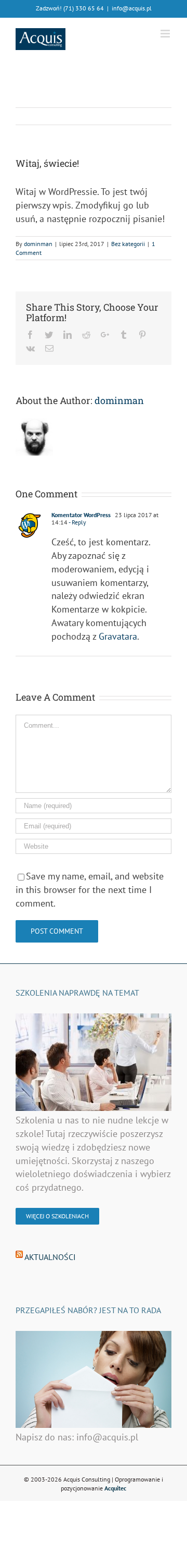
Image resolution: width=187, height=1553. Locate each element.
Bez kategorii (128, 244)
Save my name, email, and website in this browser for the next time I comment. (90, 889)
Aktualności (50, 1257)
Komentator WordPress (81, 515)
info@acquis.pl (132, 8)
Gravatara (118, 636)
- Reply (77, 522)
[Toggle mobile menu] (166, 33)
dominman (38, 244)
